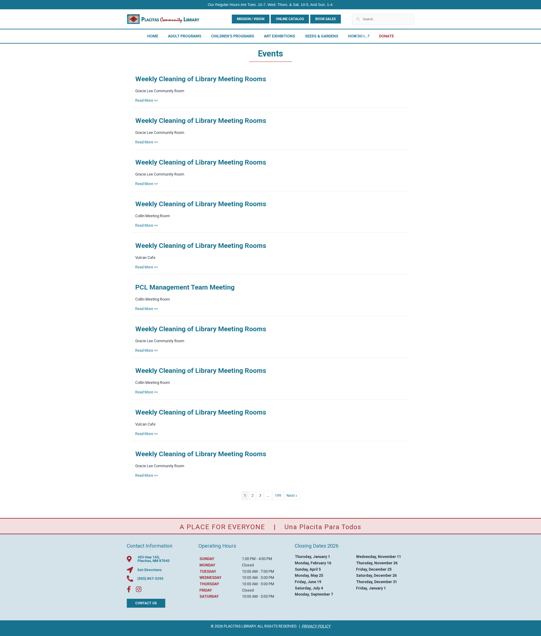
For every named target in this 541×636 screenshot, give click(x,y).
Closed (248, 565)
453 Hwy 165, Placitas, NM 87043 (154, 559)
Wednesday (210, 577)
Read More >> (146, 100)
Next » (292, 495)
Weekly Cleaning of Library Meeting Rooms (200, 79)
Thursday (209, 584)
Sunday (206, 558)
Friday (205, 590)
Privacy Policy (316, 626)
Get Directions (149, 570)
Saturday (209, 596)
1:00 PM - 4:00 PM (257, 558)
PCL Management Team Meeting (185, 287)
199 (278, 495)
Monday (207, 565)
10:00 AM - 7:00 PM (258, 571)
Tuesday (207, 571)
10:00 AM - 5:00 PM (258, 577)
